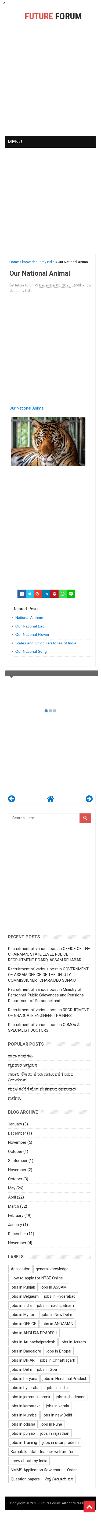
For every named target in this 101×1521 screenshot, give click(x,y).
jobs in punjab (23, 1433)
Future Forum (49, 1503)
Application (20, 1269)
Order (72, 1470)
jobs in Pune (51, 1424)
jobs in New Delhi (57, 1314)
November (17, 1142)
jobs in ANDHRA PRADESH (34, 1332)
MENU (15, 141)
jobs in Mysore (24, 1314)
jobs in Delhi (21, 1369)
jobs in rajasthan (54, 1433)
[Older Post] (89, 800)
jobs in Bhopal (58, 1351)
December (17, 1133)
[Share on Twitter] (30, 594)
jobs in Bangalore (26, 1351)
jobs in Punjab (23, 1287)
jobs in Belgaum (25, 1296)
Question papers (25, 1479)
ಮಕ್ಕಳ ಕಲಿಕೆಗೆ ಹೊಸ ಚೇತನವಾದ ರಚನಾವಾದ (42, 1089)
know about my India (38, 262)
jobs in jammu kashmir (30, 1396)
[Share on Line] (71, 594)
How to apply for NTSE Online (37, 1278)
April (12, 1197)
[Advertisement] (50, 84)
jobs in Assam (73, 1342)
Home (14, 262)
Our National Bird (30, 626)
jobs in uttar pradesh (60, 1442)
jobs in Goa (47, 1369)
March (13, 1206)
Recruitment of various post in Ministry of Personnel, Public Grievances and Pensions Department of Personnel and (46, 995)
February (15, 1215)
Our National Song (31, 651)
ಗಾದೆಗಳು (14, 1098)
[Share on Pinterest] (54, 594)
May (11, 1188)
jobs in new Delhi (57, 1415)
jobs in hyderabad (26, 1387)
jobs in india (57, 1387)
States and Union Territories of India (45, 643)
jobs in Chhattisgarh (57, 1360)
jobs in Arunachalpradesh (33, 1342)
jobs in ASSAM (54, 1287)
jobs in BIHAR (23, 1360)
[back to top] (89, 1506)
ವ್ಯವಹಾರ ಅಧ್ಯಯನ (22, 1065)
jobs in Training (24, 1442)
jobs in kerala (57, 1406)
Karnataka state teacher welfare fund (44, 1451)
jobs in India (21, 1305)
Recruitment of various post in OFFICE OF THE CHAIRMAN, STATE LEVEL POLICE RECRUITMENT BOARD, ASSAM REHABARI (49, 954)
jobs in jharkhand (70, 1396)
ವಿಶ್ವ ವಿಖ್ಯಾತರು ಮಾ (59, 1479)
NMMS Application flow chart (36, 1470)
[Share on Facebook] (21, 594)
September (17, 1160)
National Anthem (29, 617)
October (15, 1151)
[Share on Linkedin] (46, 594)
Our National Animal (26, 408)
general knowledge (52, 1269)
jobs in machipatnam (55, 1305)
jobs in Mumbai (24, 1415)
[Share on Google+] (38, 594)
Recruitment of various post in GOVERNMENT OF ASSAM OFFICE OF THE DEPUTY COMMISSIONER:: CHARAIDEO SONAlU (48, 975)
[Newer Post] (11, 800)
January (15, 1124)
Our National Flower (32, 634)
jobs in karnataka (26, 1406)
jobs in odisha (23, 1424)
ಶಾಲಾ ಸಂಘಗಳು (20, 1056)
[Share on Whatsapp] (63, 594)
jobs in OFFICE (23, 1323)
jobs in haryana (24, 1378)
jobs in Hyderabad (59, 1296)
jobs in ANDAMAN (57, 1323)
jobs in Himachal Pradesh (65, 1378)
